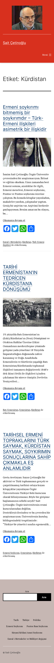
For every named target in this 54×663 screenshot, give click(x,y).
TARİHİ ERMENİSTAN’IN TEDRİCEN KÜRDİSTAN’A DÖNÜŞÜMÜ (20, 278)
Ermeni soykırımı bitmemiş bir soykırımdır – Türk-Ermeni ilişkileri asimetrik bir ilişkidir (25, 118)
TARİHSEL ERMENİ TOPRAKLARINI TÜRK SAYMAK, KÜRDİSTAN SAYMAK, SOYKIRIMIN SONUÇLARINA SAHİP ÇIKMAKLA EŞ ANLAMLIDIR (27, 451)
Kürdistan (26, 242)
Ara (27, 591)
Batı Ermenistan (10, 409)
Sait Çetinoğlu (14, 43)
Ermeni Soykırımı (11, 552)
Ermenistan (24, 409)
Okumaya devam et (14, 220)
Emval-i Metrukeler (12, 242)
